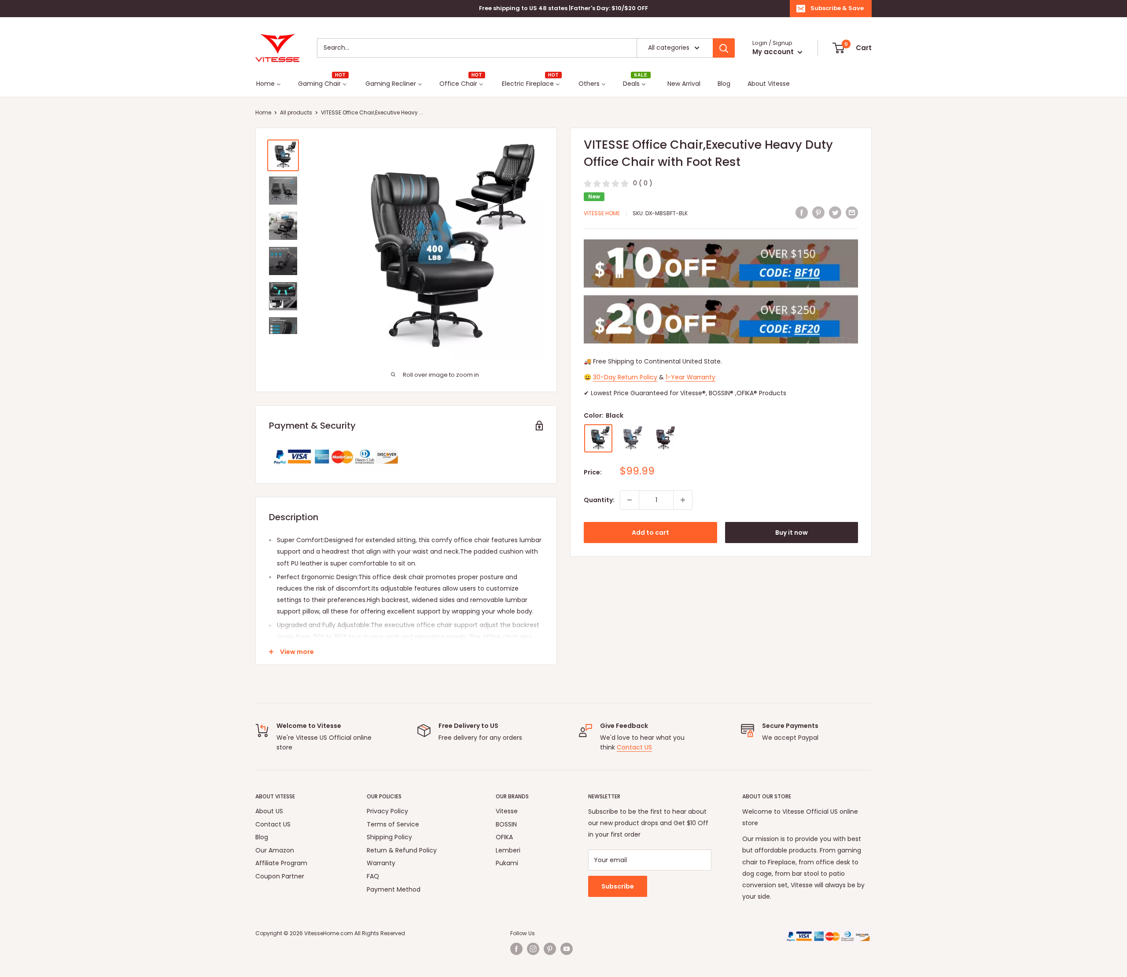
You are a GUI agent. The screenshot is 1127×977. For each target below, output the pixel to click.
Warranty (381, 863)
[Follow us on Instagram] (533, 949)
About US (269, 811)
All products (296, 112)
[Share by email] (852, 212)
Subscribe (617, 886)
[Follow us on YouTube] (566, 949)
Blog (261, 837)
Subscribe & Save (837, 8)
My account (774, 51)
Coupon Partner (279, 876)
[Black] (598, 438)
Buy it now (791, 532)
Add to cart (650, 532)
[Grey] (631, 438)
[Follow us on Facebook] (516, 949)
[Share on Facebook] (802, 212)
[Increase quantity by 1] (683, 500)
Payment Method (393, 889)
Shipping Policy (389, 837)
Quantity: (599, 500)
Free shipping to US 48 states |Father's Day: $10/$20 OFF (563, 8)
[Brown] (663, 438)
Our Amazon (274, 850)
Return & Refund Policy (402, 850)
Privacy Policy (387, 811)
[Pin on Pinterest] (818, 212)
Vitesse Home (602, 213)
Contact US (634, 747)
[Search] (724, 48)
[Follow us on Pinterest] (550, 949)
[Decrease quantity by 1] (629, 500)
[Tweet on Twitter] (835, 212)
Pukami (507, 863)
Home (263, 112)
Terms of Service (393, 824)
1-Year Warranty (690, 377)
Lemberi (508, 850)
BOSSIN (506, 824)
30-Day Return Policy (625, 377)
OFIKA (504, 837)
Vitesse (507, 811)
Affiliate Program (281, 863)
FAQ (373, 876)
